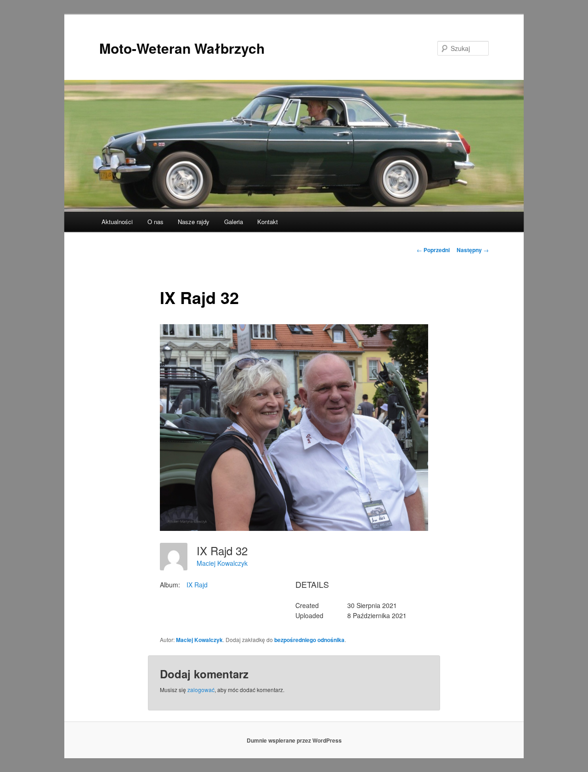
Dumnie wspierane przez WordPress (294, 740)
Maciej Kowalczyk (222, 563)
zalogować (201, 689)
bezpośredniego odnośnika (309, 640)
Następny (473, 250)
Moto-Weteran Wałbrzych (182, 48)
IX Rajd (197, 584)
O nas (155, 221)
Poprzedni (433, 250)
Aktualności (117, 221)
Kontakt (267, 221)
